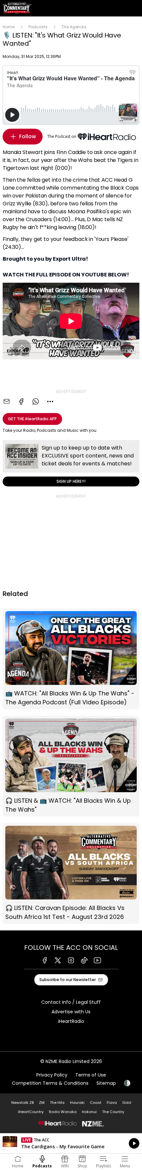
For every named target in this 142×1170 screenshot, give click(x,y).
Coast (95, 1102)
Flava (112, 1102)
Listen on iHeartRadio (71, 1143)
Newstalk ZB (22, 1102)
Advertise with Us (71, 1011)
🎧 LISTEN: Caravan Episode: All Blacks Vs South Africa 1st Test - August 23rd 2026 (71, 873)
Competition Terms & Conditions (50, 1083)
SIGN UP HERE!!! (71, 463)
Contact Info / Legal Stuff (71, 1002)
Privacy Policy (51, 1075)
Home (9, 27)
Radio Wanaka (63, 1111)
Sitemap (106, 1083)
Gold (126, 1102)
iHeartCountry (31, 1111)
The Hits (57, 1102)
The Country (113, 1111)
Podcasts (38, 27)
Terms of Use (90, 1075)
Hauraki (77, 1102)
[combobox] (50, 401)
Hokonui (89, 1111)
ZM (42, 1102)
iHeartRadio (71, 1021)
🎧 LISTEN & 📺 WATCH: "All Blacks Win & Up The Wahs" (71, 766)
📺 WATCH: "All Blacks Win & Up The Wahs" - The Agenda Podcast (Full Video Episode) (71, 659)
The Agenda (73, 27)
